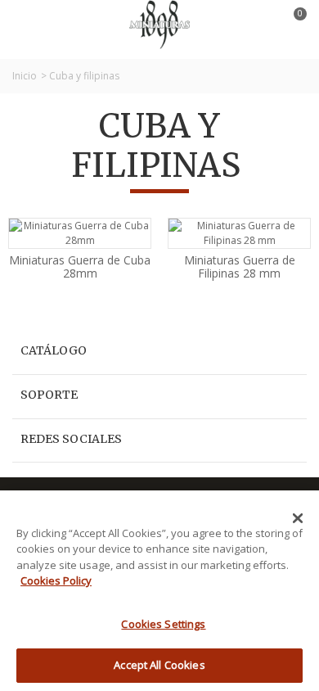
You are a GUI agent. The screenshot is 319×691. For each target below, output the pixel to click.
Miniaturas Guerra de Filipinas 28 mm (239, 267)
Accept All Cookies (159, 664)
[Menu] (33, 24)
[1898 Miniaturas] (159, 23)
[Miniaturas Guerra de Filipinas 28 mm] (239, 233)
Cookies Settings (163, 623)
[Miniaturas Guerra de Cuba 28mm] (79, 233)
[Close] (298, 518)
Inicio (24, 76)
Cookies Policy (56, 580)
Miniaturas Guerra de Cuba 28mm (80, 267)
